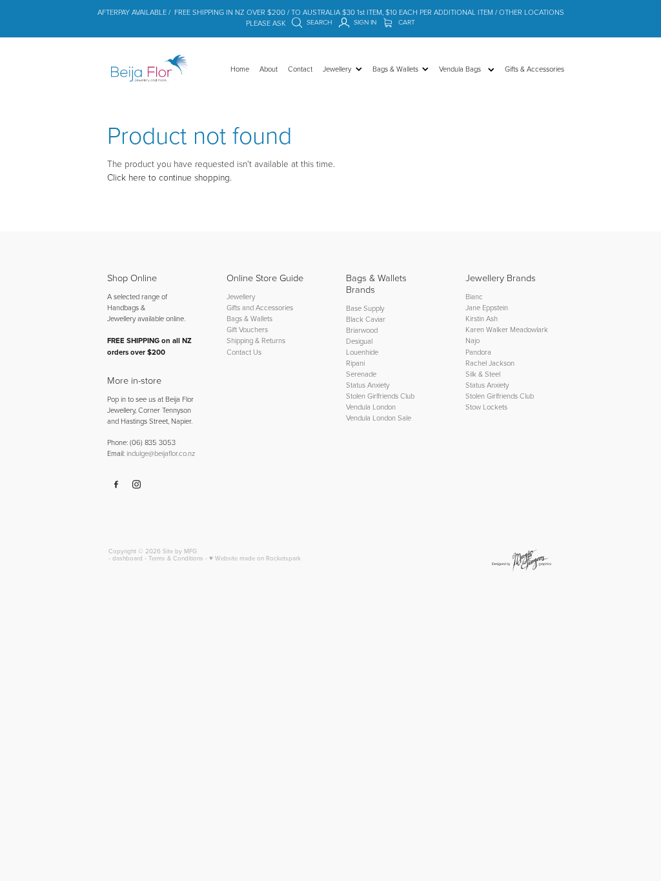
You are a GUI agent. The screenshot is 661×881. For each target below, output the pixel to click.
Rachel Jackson (489, 363)
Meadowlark (529, 329)
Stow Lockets (486, 406)
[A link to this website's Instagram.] (137, 484)
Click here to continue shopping (168, 177)
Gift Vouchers (247, 329)
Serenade (361, 374)
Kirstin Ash (481, 318)
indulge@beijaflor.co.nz (161, 453)
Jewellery (241, 296)
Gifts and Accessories (260, 307)
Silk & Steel (482, 374)
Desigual (359, 341)
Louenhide (362, 352)
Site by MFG (180, 550)
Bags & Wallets (249, 318)
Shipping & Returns (256, 340)
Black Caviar (365, 319)
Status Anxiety (367, 385)
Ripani (355, 363)
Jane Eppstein (487, 307)
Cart (405, 21)
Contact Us (244, 352)
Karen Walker (486, 329)
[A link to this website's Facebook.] (116, 484)
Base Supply (365, 308)
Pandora (478, 352)
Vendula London (371, 406)
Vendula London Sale (378, 417)
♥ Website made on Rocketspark (255, 557)
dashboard (127, 557)
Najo (472, 340)
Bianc (475, 296)
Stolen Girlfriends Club (380, 396)
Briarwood (362, 330)
